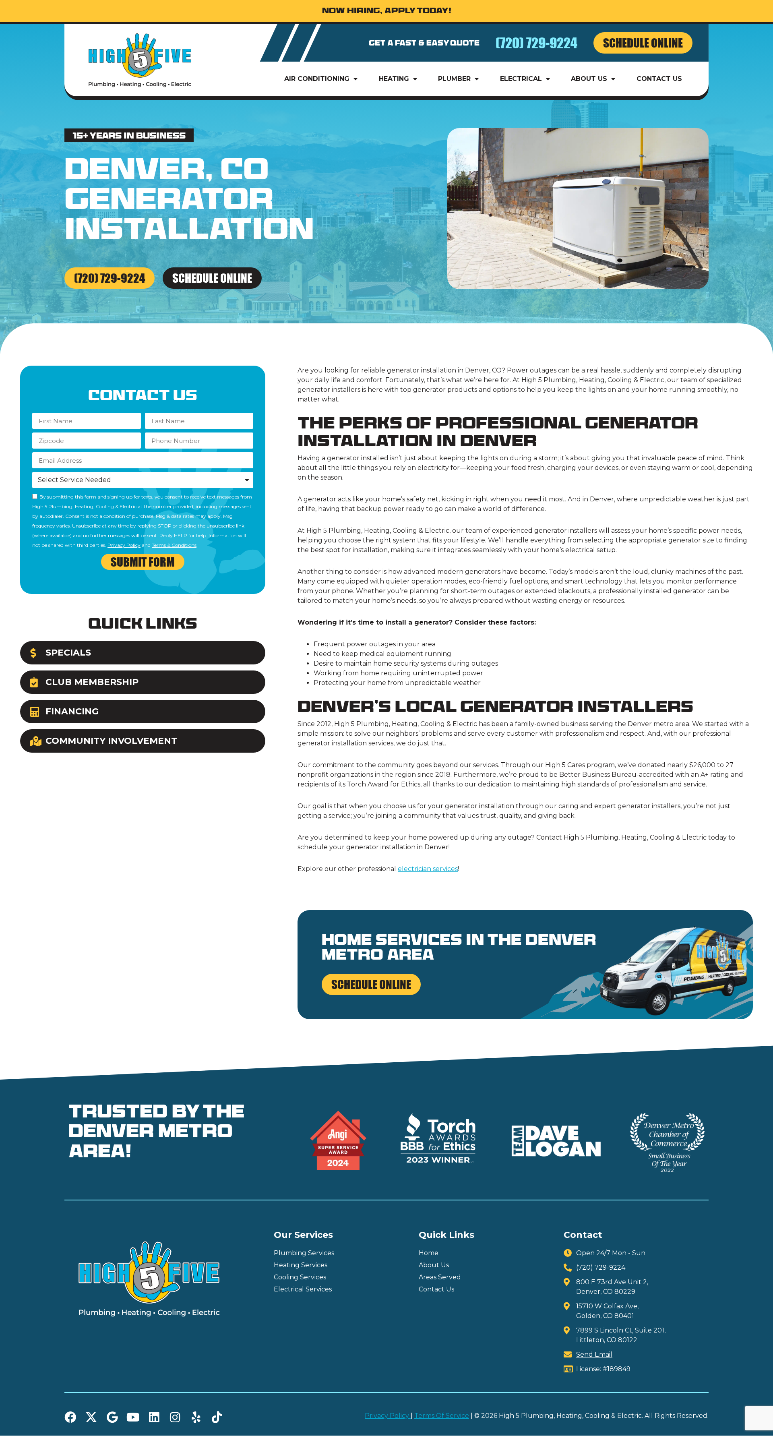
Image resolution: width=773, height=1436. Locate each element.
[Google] (112, 1417)
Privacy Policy (124, 545)
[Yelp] (196, 1417)
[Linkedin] (154, 1417)
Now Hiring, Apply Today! (386, 11)
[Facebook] (70, 1417)
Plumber (454, 79)
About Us (589, 79)
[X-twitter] (91, 1417)
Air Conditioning (316, 79)
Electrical (521, 79)
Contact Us (659, 79)
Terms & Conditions (174, 545)
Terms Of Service (441, 1415)
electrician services (428, 869)
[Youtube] (133, 1417)
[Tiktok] (217, 1417)
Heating (394, 79)
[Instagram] (175, 1417)
